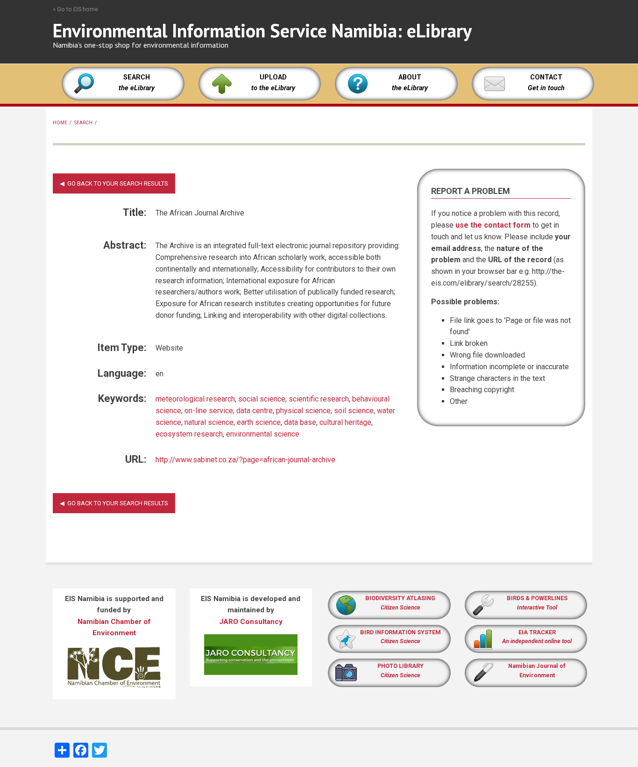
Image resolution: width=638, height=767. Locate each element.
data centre (254, 410)
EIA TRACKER (537, 632)
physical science (303, 410)
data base (300, 422)
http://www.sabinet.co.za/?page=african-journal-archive (245, 459)
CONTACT (546, 77)
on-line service (208, 410)
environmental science (262, 434)
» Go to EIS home (75, 9)
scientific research (319, 398)
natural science (209, 422)
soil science (354, 410)
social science (261, 398)
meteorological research (195, 398)
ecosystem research (189, 434)
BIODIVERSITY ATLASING (400, 598)
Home (60, 122)
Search (83, 122)
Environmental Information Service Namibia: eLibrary (262, 30)
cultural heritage (345, 422)
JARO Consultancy (251, 621)
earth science (259, 422)
